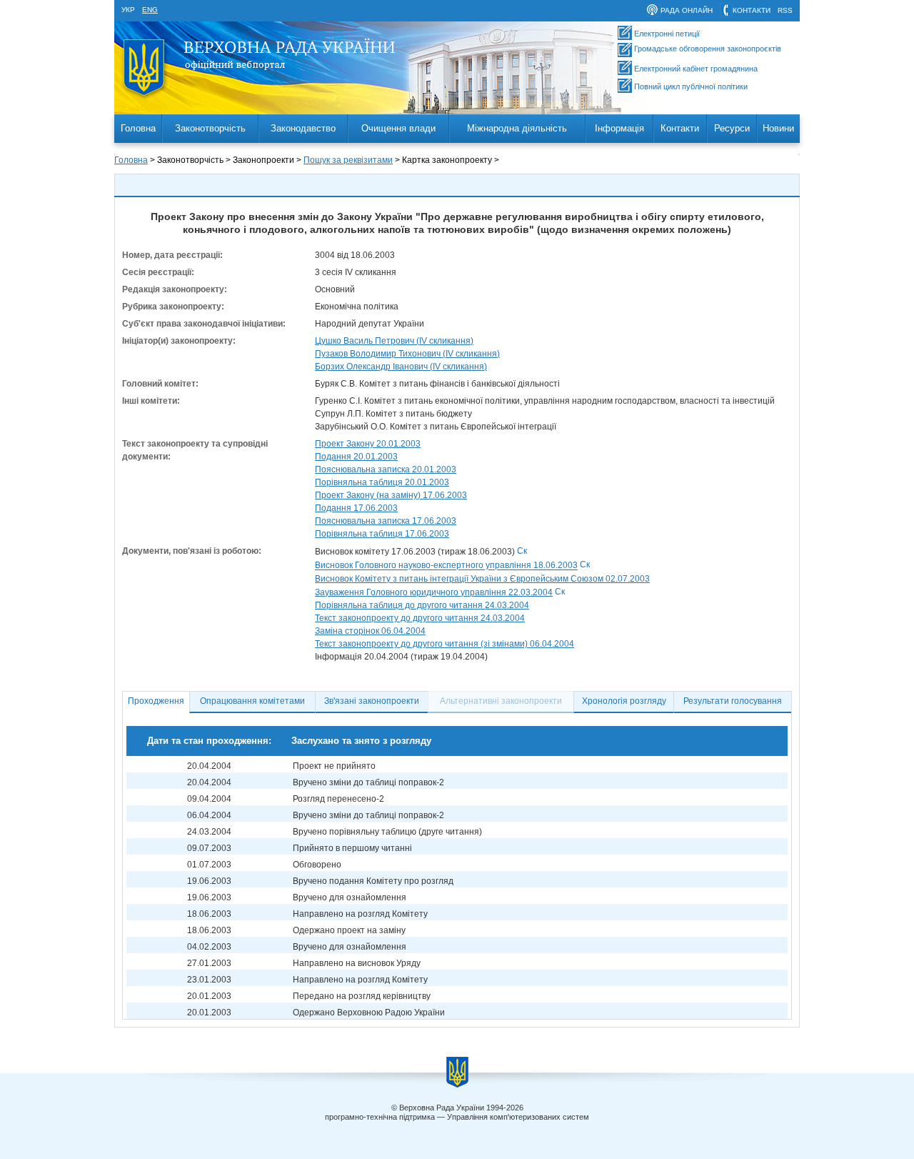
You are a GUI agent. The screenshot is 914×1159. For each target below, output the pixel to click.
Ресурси (732, 128)
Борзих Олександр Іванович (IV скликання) (401, 367)
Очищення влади (398, 128)
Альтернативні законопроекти (501, 701)
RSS (785, 10)
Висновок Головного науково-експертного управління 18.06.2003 (446, 566)
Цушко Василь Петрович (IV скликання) (394, 341)
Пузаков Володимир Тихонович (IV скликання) (407, 354)
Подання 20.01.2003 (356, 457)
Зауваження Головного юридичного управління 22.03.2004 (434, 592)
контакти (751, 10)
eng (150, 10)
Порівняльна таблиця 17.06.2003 (382, 534)
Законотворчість (210, 128)
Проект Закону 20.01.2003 (368, 444)
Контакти (680, 128)
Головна (138, 128)
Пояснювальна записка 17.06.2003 (385, 521)
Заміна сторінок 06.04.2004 (370, 631)
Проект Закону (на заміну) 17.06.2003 (391, 495)
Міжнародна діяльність (517, 128)
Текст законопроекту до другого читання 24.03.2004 (420, 618)
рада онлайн (687, 10)
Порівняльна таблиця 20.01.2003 (382, 482)
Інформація (619, 128)
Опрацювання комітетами (252, 701)
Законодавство (303, 128)
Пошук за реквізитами (348, 160)
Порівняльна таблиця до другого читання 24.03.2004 (422, 605)
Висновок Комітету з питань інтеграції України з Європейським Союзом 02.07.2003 (482, 579)
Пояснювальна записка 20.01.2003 (385, 469)
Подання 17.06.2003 (356, 508)
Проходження (156, 701)
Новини (778, 128)
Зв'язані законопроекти (371, 701)
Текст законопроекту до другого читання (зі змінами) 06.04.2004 (444, 644)
